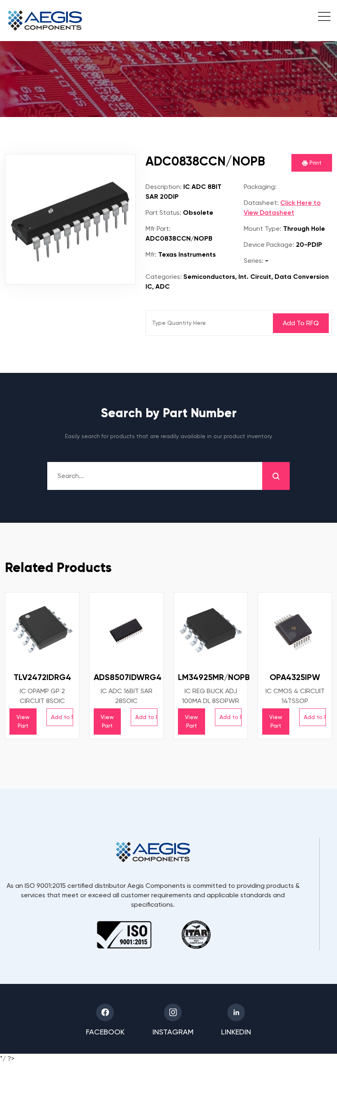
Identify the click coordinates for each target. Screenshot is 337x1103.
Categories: (163, 276)
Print (314, 162)
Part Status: (163, 212)
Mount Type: (263, 228)
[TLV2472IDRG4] (42, 629)
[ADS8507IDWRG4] (126, 629)
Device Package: (269, 244)
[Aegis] (45, 20)
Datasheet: (261, 203)
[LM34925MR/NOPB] (210, 629)
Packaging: (260, 187)
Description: (163, 187)
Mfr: (151, 254)
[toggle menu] (320, 17)
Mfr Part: (158, 228)
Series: (253, 260)
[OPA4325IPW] (295, 629)
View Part (23, 721)
